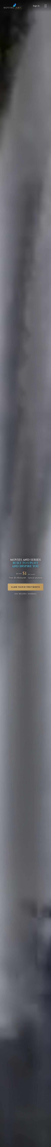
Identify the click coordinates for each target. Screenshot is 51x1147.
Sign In (36, 6)
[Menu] (45, 6)
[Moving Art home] (13, 6)
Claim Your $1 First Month (25, 587)
